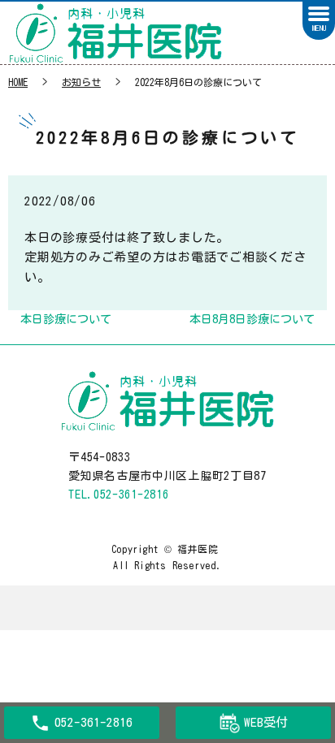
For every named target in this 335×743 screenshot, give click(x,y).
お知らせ (81, 82)
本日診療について (65, 319)
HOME (18, 82)
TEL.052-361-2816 (118, 494)
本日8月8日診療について (252, 319)
